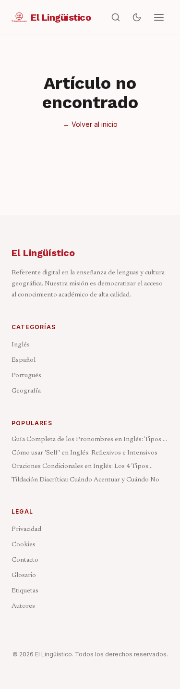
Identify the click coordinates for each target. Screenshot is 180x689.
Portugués (26, 375)
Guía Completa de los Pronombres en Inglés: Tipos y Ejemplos (89, 440)
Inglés (21, 345)
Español (24, 360)
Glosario (24, 575)
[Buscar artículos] (115, 17)
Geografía (26, 391)
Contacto (25, 560)
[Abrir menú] (158, 17)
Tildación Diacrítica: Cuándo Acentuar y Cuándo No (85, 480)
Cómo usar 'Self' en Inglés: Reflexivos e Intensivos (84, 453)
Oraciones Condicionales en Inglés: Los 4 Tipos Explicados (80, 467)
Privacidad (26, 529)
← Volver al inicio (90, 124)
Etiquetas (25, 591)
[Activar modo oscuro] (136, 17)
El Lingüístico (43, 252)
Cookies (24, 544)
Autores (23, 606)
